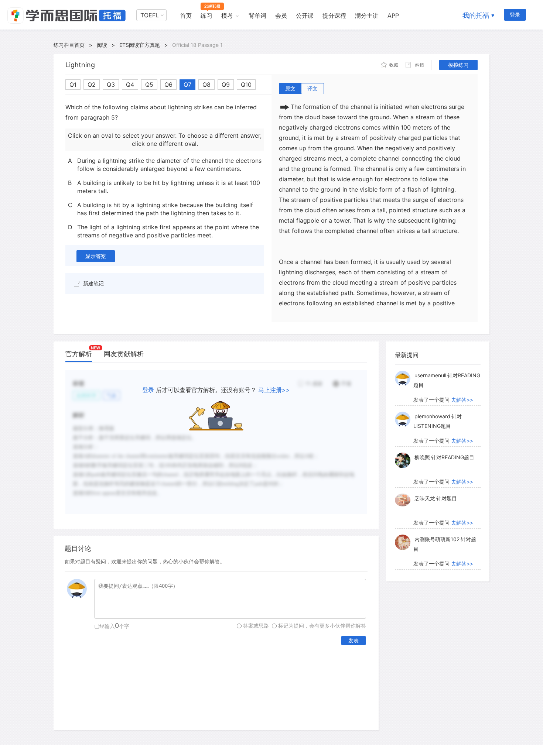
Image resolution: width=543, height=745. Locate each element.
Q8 (206, 84)
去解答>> (462, 399)
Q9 (226, 84)
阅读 (102, 45)
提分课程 (334, 15)
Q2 (92, 84)
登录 (515, 14)
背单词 (257, 15)
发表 (353, 640)
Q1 (72, 84)
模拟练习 (458, 65)
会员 (281, 15)
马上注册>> (274, 390)
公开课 (305, 15)
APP (393, 15)
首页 (186, 15)
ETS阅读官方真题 (139, 45)
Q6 (168, 84)
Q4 (130, 84)
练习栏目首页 (69, 45)
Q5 (149, 84)
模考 (227, 15)
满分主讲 (367, 15)
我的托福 (475, 15)
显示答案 (95, 256)
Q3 (111, 84)
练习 (206, 15)
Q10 (246, 84)
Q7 (187, 84)
